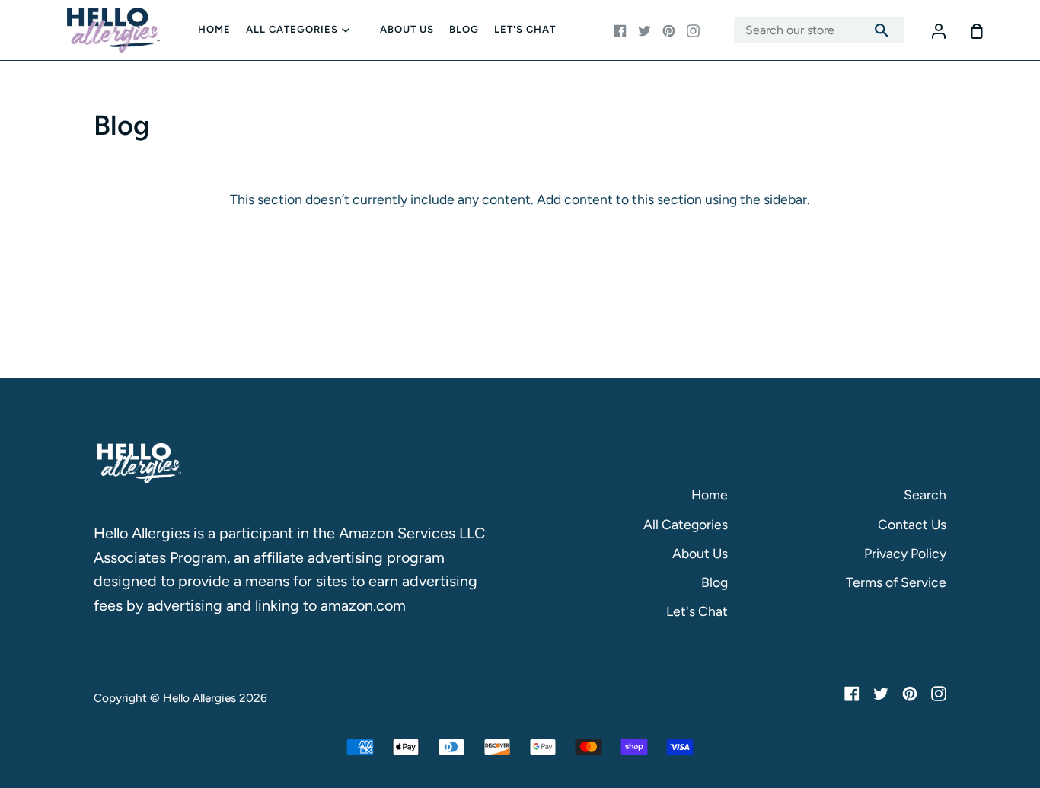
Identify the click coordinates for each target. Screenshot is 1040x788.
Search (925, 494)
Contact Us (912, 524)
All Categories (292, 29)
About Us (407, 29)
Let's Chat (525, 29)
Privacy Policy (905, 553)
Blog (464, 29)
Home (214, 29)
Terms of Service (896, 582)
